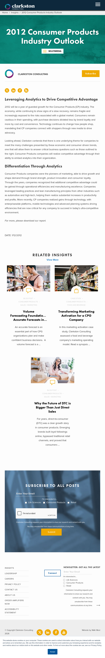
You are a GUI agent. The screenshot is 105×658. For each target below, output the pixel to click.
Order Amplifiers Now (14, 602)
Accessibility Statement (12, 611)
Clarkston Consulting (20, 7)
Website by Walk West (91, 630)
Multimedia (55, 51)
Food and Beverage (76, 305)
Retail (73, 502)
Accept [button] (52, 651)
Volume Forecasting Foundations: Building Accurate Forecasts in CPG (35, 317)
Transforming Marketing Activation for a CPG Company (76, 315)
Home (5, 12)
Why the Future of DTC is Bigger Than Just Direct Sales (52, 407)
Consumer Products (28, 302)
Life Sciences (34, 502)
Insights (14, 12)
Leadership (11, 573)
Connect (52, 573)
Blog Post (28, 298)
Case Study (76, 298)
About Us (10, 595)
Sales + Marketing (28, 305)
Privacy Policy (13, 584)
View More (53, 259)
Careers (9, 579)
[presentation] (36, 513)
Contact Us (11, 590)
